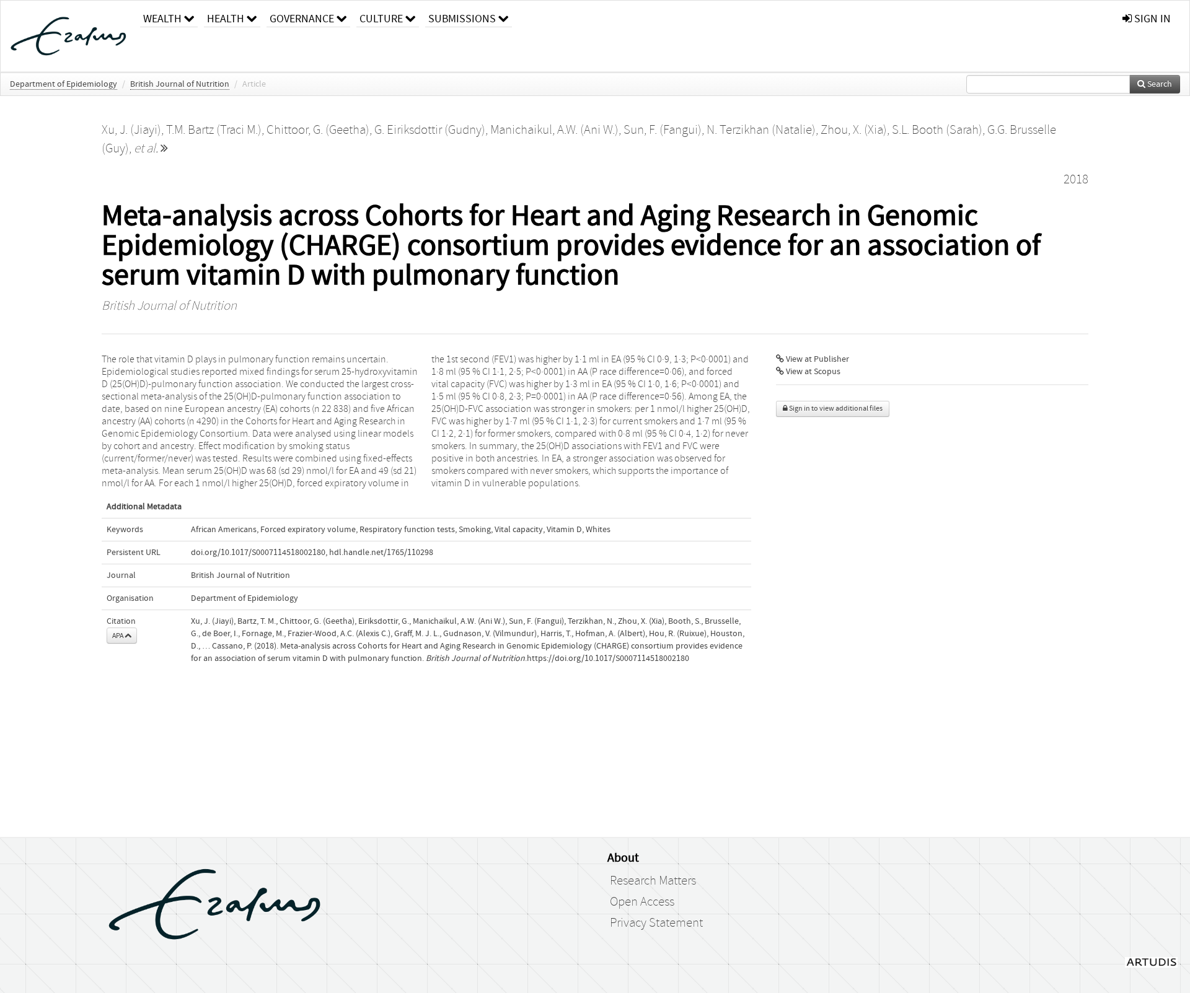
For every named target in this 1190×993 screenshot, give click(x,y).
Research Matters (653, 880)
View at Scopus (812, 372)
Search (1158, 84)
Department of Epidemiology (63, 84)
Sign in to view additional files (835, 409)
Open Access (642, 902)
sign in (1151, 18)
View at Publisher (816, 359)
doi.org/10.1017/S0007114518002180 (258, 553)
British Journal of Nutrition (179, 84)
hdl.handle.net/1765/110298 (381, 553)
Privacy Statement (656, 923)
